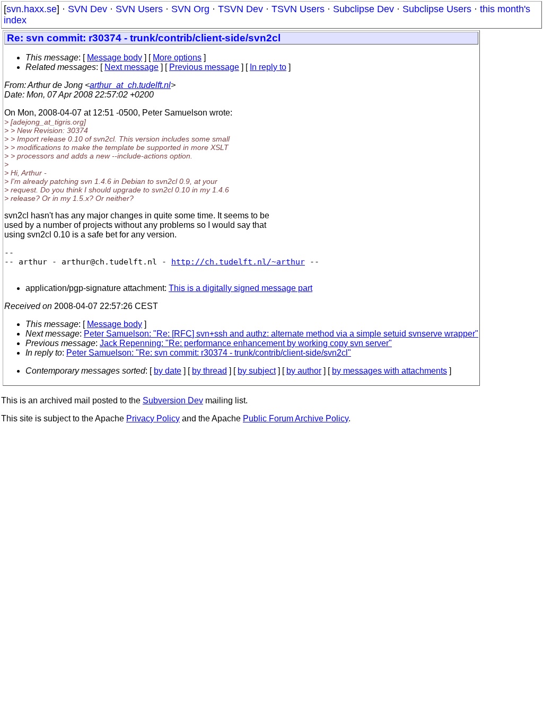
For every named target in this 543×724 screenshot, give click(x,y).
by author (303, 370)
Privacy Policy (153, 418)
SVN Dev (87, 9)
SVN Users (139, 9)
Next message (131, 67)
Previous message (204, 67)
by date (167, 370)
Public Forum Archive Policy (295, 418)
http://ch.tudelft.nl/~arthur (238, 261)
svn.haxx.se (31, 9)
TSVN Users (298, 9)
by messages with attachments (389, 370)
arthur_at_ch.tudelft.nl (130, 85)
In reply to (268, 67)
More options (177, 57)
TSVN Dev (240, 9)
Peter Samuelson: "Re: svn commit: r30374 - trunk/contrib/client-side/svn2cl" (208, 352)
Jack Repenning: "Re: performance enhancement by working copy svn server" (246, 343)
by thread (209, 370)
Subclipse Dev (363, 9)
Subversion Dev (173, 400)
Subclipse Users (436, 9)
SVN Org (190, 9)
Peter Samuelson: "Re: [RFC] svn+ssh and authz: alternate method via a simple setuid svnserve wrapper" (281, 333)
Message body (114, 57)
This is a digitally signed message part (240, 288)
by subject (257, 370)
